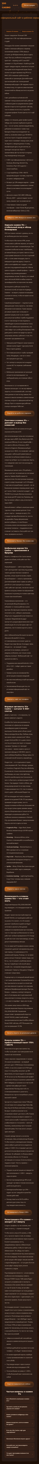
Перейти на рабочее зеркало (19, 413)
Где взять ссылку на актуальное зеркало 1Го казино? (16, 1408)
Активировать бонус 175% (17, 1212)
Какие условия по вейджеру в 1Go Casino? (17, 1416)
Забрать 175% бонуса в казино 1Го (21, 218)
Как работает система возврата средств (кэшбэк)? (16, 1446)
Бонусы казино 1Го (28, 31)
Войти (15, 5)
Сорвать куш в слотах (16, 889)
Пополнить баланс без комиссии (20, 541)
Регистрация (29, 5)
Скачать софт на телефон (18, 699)
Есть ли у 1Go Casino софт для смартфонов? (16, 1431)
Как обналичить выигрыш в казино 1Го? (17, 1400)
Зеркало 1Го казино (12, 31)
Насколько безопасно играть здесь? (18, 1439)
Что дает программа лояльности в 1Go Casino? (17, 1454)
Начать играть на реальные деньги (21, 1033)
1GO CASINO (6, 5)
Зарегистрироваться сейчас (18, 1384)
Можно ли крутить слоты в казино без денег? (17, 1423)
